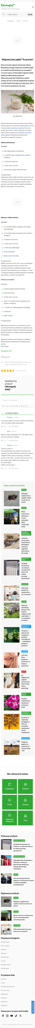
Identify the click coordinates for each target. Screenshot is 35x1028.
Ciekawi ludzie (5, 964)
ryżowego (26, 307)
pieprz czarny (8, 256)
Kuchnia (25, 21)
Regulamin (4, 994)
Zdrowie (4, 953)
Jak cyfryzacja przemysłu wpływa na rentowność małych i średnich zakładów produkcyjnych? (23, 881)
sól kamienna (8, 169)
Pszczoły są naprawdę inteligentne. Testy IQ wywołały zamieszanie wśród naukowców (25, 725)
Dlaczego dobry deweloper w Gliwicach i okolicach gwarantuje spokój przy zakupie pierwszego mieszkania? (22, 864)
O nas (3, 983)
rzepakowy (18, 155)
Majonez (4, 123)
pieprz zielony (8, 315)
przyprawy (20, 128)
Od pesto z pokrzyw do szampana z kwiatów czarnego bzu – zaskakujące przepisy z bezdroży (26, 638)
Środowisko (5, 957)
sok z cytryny (30, 126)
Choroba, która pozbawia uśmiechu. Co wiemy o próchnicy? (25, 660)
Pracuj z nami (5, 990)
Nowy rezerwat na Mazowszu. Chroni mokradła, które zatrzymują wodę (25, 519)
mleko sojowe (5, 135)
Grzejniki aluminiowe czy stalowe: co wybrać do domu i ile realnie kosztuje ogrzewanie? (25, 571)
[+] (26, 406)
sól (5, 252)
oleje (8, 128)
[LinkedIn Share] (21, 387)
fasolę (27, 132)
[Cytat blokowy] (17, 406)
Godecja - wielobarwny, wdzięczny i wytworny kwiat (25, 703)
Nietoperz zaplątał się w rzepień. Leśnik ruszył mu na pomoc (26, 498)
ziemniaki (21, 132)
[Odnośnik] (21, 406)
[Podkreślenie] (7, 406)
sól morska (7, 311)
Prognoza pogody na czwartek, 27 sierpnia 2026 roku (25, 746)
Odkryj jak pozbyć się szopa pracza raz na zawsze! (26, 591)
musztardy (14, 161)
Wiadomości (5, 942)
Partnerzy (4, 1001)
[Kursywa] (5, 406)
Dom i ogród (5, 946)
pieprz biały (16, 169)
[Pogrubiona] (3, 406)
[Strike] (10, 406)
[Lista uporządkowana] (12, 406)
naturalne (14, 128)
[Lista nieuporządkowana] (14, 406)
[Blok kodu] (19, 406)
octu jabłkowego (14, 247)
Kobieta (3, 949)
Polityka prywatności (8, 986)
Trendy (18, 21)
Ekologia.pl (10, 21)
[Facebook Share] (21, 382)
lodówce (27, 339)
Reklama (4, 998)
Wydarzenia (5, 968)
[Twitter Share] (26, 382)
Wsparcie (4, 1005)
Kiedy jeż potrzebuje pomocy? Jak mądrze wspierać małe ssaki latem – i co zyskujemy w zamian (26, 612)
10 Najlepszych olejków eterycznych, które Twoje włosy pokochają (25, 682)
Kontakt (3, 979)
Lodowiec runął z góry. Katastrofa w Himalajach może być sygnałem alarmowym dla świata (25, 545)
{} (23, 406)
